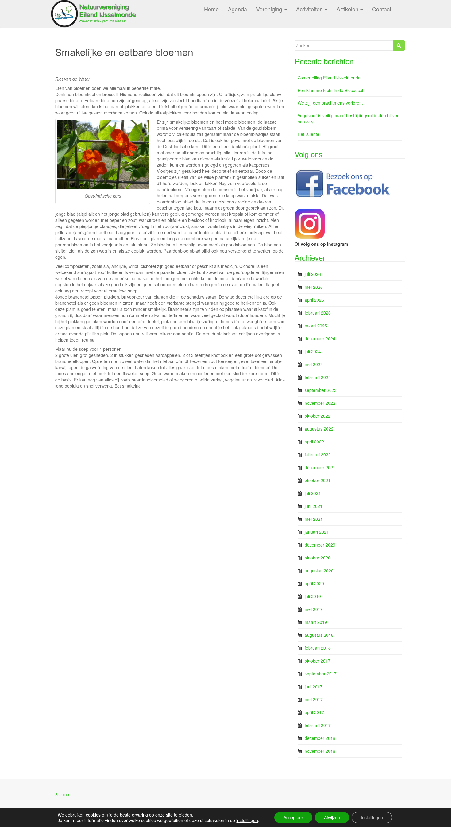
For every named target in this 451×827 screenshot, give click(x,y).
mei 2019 (314, 609)
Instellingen (372, 817)
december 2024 (320, 338)
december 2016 (320, 738)
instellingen (247, 820)
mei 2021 (314, 519)
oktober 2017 (317, 661)
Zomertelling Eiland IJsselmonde (329, 78)
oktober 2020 (317, 558)
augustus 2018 (319, 635)
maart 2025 (316, 326)
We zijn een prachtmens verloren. (330, 103)
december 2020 (320, 545)
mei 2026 (314, 287)
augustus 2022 (319, 429)
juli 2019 (313, 596)
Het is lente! (309, 134)
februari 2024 (318, 377)
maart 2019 (316, 622)
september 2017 (321, 673)
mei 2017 (314, 699)
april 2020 (314, 583)
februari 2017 (318, 725)
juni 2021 (313, 506)
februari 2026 (318, 313)
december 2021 (320, 467)
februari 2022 (318, 454)
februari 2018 (318, 648)
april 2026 (314, 300)
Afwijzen (332, 817)
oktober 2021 (317, 480)
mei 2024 (314, 364)
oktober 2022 (317, 416)
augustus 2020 (319, 570)
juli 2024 (313, 351)
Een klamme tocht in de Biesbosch (331, 90)
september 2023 (321, 390)
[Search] (399, 45)
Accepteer (293, 817)
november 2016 (320, 751)
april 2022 (314, 442)
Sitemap (62, 794)
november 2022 (320, 403)
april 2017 (314, 712)
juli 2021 (313, 493)
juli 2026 (313, 274)
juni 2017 (313, 686)
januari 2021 (317, 532)
